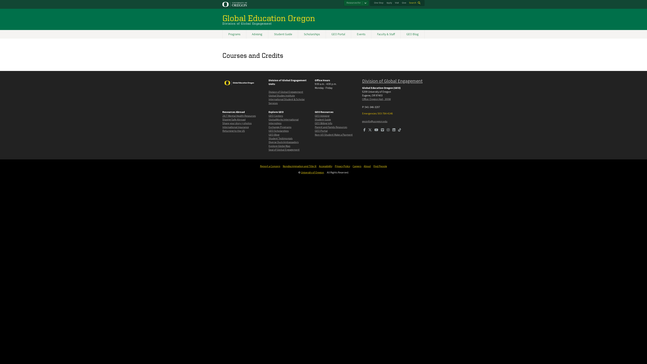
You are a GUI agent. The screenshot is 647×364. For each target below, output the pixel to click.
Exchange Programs (280, 127)
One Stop (378, 3)
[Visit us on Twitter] (370, 130)
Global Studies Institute (282, 96)
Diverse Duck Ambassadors (284, 142)
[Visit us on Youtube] (376, 130)
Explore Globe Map (279, 146)
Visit (397, 3)
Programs (234, 34)
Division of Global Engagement (286, 92)
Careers (357, 166)
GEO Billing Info (323, 123)
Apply (389, 3)
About (367, 166)
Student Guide (283, 34)
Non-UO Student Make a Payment (334, 135)
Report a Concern (270, 166)
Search (412, 3)
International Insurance (235, 127)
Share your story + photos (237, 123)
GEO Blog (412, 34)
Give (404, 3)
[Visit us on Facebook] (364, 130)
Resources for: (354, 3)
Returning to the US (233, 131)
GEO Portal (338, 34)
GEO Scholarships (279, 131)
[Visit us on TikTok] (400, 130)
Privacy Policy (342, 166)
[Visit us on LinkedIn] (394, 130)
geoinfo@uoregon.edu (374, 121)
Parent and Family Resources (331, 127)
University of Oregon (312, 172)
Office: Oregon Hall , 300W (376, 99)
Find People (380, 166)
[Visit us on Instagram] (388, 130)
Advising (257, 34)
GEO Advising (322, 116)
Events (361, 34)
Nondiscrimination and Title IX (299, 166)
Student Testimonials (280, 138)
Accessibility (325, 166)
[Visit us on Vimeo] (382, 130)
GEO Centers (276, 116)
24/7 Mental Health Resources (239, 116)
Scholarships (312, 34)
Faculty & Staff (386, 34)
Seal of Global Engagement (284, 150)
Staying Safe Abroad (233, 120)
